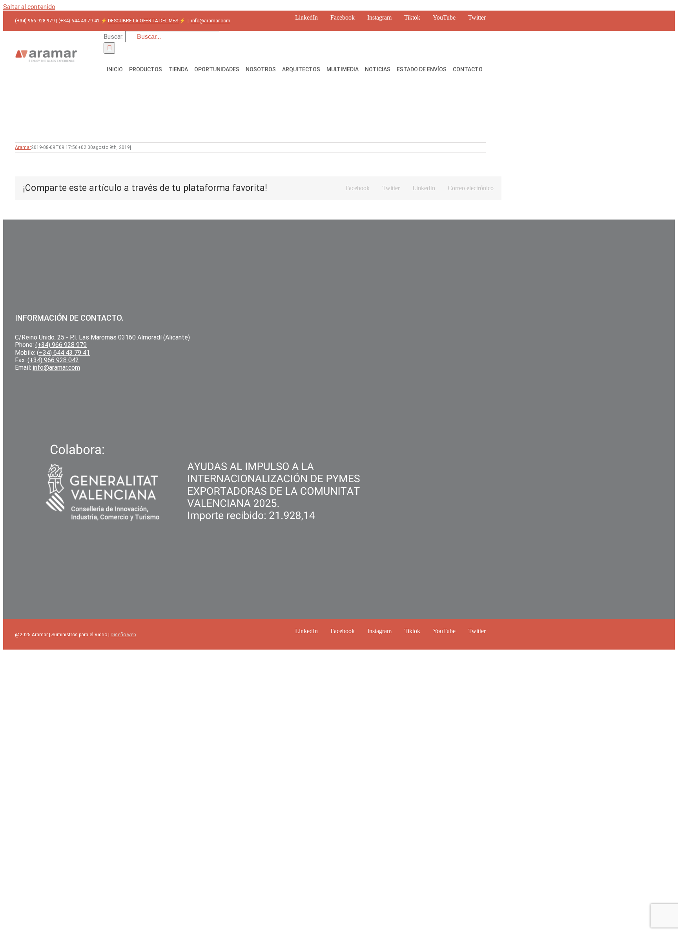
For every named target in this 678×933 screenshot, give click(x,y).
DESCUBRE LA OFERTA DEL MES (143, 21)
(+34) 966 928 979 (61, 345)
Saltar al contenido (29, 7)
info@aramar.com (210, 21)
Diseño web (123, 634)
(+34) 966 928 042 (53, 360)
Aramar (23, 147)
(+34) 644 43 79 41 (63, 352)
